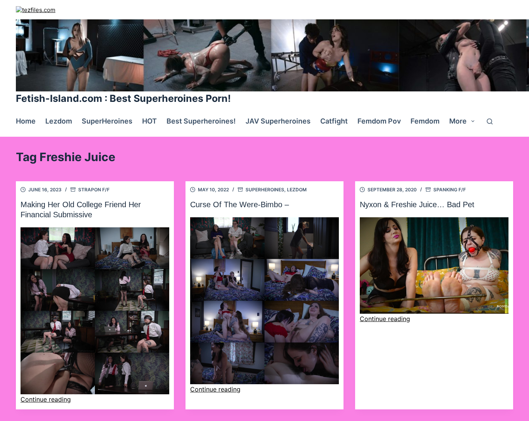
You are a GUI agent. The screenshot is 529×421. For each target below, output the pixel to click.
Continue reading (46, 399)
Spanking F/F (449, 189)
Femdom (425, 121)
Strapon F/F (94, 189)
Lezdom (58, 121)
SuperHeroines (107, 121)
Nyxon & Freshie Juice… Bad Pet (417, 204)
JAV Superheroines (278, 121)
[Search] (490, 121)
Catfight (334, 121)
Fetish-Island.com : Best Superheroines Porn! (123, 98)
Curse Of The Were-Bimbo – (239, 204)
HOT (149, 121)
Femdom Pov (379, 121)
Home (26, 121)
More (458, 121)
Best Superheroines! (201, 121)
